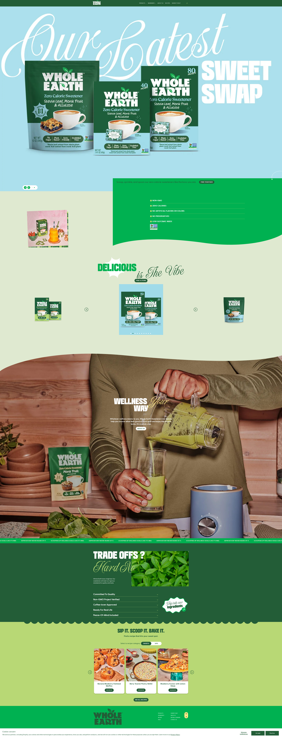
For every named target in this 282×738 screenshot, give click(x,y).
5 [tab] (139, 333)
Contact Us (174, 719)
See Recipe (109, 690)
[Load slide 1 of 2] (32, 187)
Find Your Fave (207, 182)
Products (142, 3)
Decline (272, 733)
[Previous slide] (25, 187)
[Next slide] (28, 187)
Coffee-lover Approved (105, 605)
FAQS (159, 719)
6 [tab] (141, 333)
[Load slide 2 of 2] (34, 187)
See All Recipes (141, 700)
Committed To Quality (104, 594)
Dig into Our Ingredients (175, 604)
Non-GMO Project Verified (106, 599)
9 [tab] (148, 333)
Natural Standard (175, 717)
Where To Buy (174, 713)
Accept (258, 733)
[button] (142, 3)
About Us (141, 428)
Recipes (160, 717)
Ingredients (151, 3)
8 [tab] (146, 333)
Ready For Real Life (102, 610)
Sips (156, 643)
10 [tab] (150, 333)
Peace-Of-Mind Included (105, 615)
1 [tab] (130, 333)
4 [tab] (137, 333)
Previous (86, 309)
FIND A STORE (141, 280)
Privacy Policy (175, 734)
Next (195, 309)
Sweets (146, 643)
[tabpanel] (141, 309)
